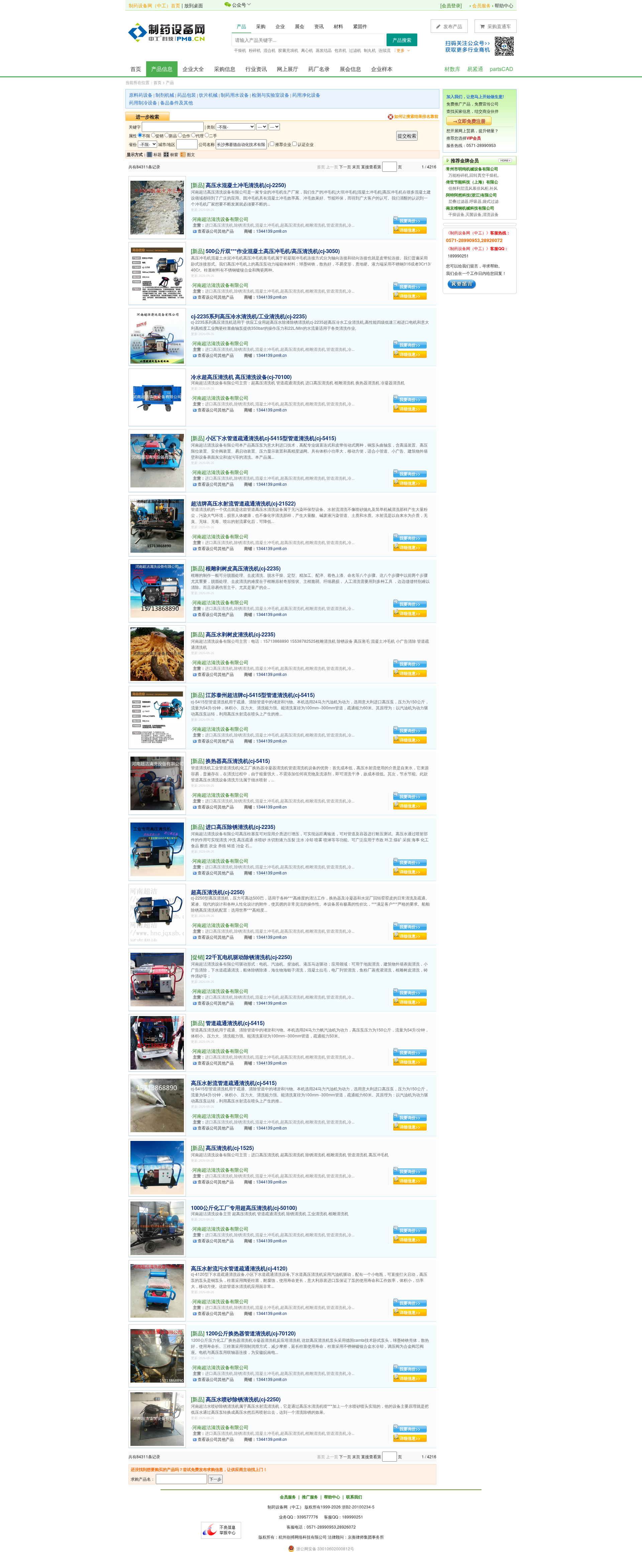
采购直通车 (498, 26)
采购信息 (224, 69)
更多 (401, 50)
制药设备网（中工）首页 (154, 5)
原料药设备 (140, 94)
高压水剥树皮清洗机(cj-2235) (240, 634)
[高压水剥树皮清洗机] (157, 653)
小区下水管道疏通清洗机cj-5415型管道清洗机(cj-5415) (271, 438)
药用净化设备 (306, 94)
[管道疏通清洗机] (157, 1042)
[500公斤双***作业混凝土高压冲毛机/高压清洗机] (157, 273)
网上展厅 (287, 69)
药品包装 (186, 94)
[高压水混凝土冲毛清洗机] (157, 207)
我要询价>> (410, 221)
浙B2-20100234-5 (358, 1506)
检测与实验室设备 (270, 94)
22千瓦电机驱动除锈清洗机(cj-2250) (249, 957)
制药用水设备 (235, 94)
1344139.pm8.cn (271, 231)
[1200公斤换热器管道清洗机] (157, 1355)
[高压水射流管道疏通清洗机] (157, 1104)
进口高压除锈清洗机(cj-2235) (240, 827)
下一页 (345, 166)
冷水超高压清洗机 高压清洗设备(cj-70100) (241, 377)
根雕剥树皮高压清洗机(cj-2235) (243, 568)
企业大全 (193, 69)
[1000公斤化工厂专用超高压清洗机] (157, 1227)
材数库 (452, 69)
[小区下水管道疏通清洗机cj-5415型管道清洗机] (157, 460)
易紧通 (475, 69)
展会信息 (350, 69)
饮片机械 (208, 94)
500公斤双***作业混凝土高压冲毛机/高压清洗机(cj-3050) (273, 251)
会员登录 (451, 5)
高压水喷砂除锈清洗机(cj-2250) (243, 1399)
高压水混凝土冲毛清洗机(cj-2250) (246, 185)
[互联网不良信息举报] (221, 1529)
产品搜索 (402, 39)
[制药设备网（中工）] (168, 31)
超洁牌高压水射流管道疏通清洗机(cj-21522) (243, 503)
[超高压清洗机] (157, 914)
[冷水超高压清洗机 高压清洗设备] (157, 396)
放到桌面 (193, 5)
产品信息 (162, 69)
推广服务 (310, 1497)
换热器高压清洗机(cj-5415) (238, 761)
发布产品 (452, 26)
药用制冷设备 (143, 102)
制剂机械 (164, 94)
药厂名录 (319, 69)
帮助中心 (504, 5)
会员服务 (481, 5)
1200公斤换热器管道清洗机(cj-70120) (251, 1333)
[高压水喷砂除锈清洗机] (157, 1418)
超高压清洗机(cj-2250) (217, 892)
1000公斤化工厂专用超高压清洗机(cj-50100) (244, 1208)
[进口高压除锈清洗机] (157, 848)
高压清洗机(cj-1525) (230, 1148)
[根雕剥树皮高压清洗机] (157, 590)
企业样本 (382, 69)
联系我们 (354, 1497)
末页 (356, 166)
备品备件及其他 (176, 102)
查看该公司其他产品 (216, 231)
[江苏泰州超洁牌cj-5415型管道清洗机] (157, 716)
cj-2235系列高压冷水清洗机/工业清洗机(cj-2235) (249, 316)
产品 (170, 82)
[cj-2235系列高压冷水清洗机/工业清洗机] (157, 336)
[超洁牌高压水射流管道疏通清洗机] (157, 525)
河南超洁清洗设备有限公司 (220, 219)
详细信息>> (410, 230)
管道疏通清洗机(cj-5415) (235, 1023)
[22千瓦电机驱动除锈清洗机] (157, 979)
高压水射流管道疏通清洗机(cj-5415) (234, 1083)
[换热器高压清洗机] (157, 782)
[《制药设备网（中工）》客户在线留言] (462, 283)
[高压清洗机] (157, 1167)
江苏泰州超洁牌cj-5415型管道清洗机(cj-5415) (260, 695)
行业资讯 (256, 69)
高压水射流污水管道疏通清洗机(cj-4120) (239, 1268)
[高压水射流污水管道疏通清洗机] (157, 1290)
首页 (135, 69)
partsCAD (501, 69)
